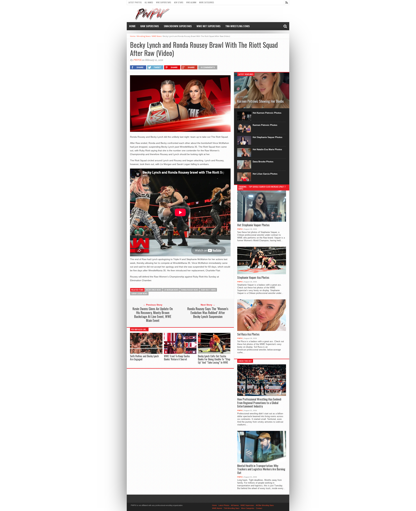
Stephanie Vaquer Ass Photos (253, 277)
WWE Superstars (163, 2)
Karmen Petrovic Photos (265, 125)
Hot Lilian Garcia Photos (265, 174)
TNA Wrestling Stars (237, 26)
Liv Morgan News (171, 289)
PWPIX (137, 60)
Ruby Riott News (208, 289)
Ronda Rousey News (189, 289)
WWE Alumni (191, 2)
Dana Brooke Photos (263, 161)
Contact (259, 508)
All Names (149, 2)
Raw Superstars (149, 26)
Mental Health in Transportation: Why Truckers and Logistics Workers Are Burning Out (261, 469)
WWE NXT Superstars (209, 26)
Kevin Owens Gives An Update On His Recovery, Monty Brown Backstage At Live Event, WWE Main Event (153, 314)
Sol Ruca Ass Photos (248, 334)
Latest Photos (135, 2)
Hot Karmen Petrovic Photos (267, 113)
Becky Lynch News (153, 289)
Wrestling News (143, 36)
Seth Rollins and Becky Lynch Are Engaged (144, 357)
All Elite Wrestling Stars (265, 505)
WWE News (156, 36)
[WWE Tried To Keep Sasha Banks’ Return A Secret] (180, 353)
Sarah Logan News (139, 293)
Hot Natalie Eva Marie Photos (267, 149)
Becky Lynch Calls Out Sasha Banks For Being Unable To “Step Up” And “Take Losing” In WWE (214, 359)
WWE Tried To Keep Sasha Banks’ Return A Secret (177, 357)
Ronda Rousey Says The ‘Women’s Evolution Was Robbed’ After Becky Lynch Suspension (207, 312)
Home (132, 26)
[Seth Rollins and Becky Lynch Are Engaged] (146, 353)
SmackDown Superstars (178, 26)
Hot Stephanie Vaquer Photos (267, 137)
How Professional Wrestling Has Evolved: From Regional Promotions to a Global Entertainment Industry (259, 403)
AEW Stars (178, 2)
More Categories (206, 2)
